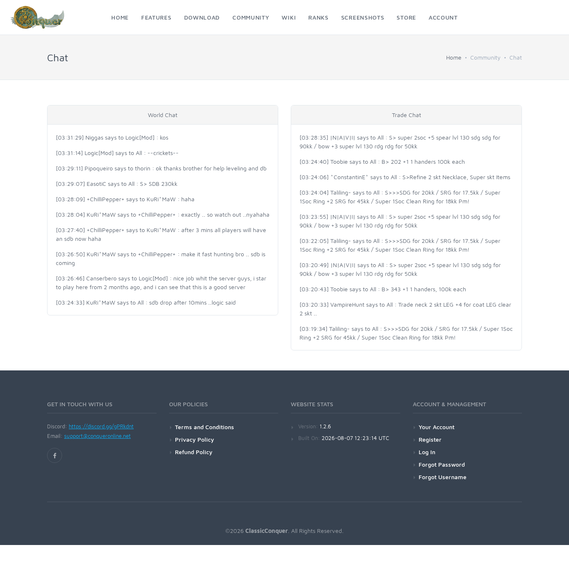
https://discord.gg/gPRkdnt (101, 426)
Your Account (436, 426)
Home (454, 57)
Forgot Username (443, 476)
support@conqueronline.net (97, 435)
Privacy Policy (194, 439)
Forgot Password (442, 464)
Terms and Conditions (204, 426)
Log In (427, 451)
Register (430, 439)
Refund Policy (193, 451)
